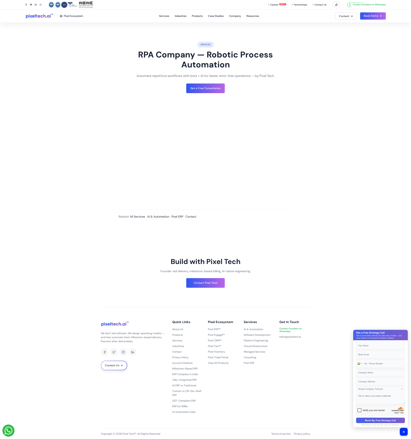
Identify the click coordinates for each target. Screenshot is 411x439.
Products (197, 16)
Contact (190, 217)
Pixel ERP (177, 217)
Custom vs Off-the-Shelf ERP (186, 393)
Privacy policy (302, 433)
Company (235, 16)
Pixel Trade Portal (218, 357)
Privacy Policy (180, 357)
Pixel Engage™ (216, 335)
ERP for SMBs (180, 406)
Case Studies (216, 16)
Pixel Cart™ (214, 346)
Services (164, 16)
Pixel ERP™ (214, 329)
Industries (180, 16)
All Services (137, 217)
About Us (177, 329)
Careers (274, 4)
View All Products (218, 363)
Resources (252, 16)
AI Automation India (184, 412)
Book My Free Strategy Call (380, 420)
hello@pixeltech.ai (290, 336)
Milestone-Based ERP (185, 368)
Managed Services (254, 351)
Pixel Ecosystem (72, 16)
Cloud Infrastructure (255, 346)
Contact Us (320, 4)
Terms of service (281, 433)
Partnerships (300, 4)
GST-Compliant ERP (184, 400)
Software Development (257, 335)
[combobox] (361, 363)
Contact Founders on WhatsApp (369, 4)
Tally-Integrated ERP (184, 380)
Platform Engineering (256, 340)
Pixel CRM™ (214, 340)
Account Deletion (182, 363)
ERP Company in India (185, 374)
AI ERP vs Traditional (184, 385)
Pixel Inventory (216, 351)
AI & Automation (158, 217)
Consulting (250, 357)
